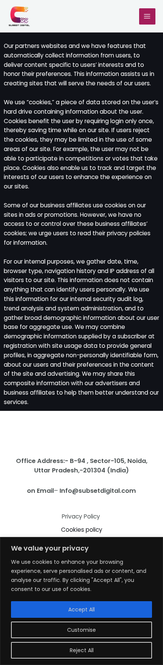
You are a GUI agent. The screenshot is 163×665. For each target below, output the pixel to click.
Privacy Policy (82, 516)
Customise (81, 630)
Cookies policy (81, 530)
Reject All (82, 650)
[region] (81, 601)
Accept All (81, 609)
